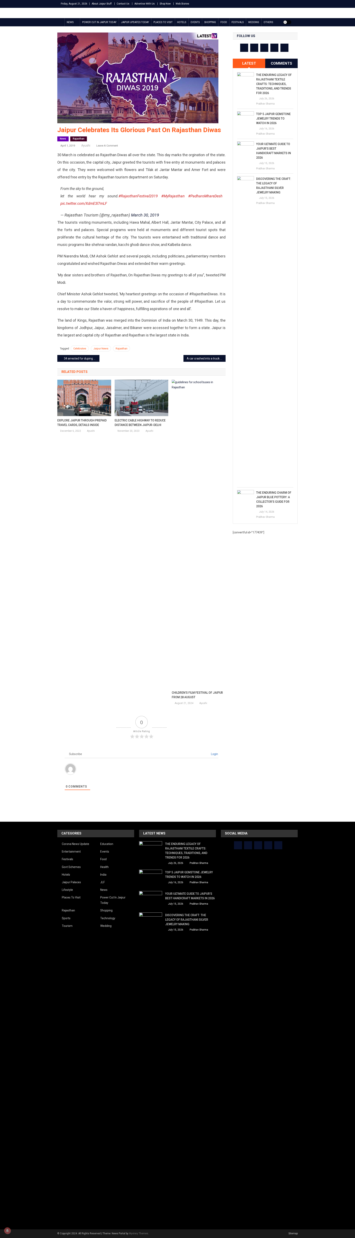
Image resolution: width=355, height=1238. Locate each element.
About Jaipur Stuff (102, 3)
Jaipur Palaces (71, 882)
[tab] (249, 63)
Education (106, 844)
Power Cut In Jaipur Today (99, 22)
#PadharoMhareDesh (205, 196)
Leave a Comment (107, 145)
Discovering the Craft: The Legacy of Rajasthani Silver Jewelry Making (273, 185)
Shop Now (165, 3)
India (103, 874)
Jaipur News (100, 348)
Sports (66, 918)
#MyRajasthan (173, 196)
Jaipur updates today (135, 22)
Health (104, 867)
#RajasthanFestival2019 (138, 196)
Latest (249, 63)
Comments (281, 63)
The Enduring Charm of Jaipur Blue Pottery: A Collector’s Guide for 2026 (273, 499)
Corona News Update (75, 844)
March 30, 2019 (145, 215)
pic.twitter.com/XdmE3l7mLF (83, 203)
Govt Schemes (71, 867)
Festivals (238, 22)
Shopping (210, 22)
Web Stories (182, 3)
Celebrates (79, 348)
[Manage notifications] (7, 1230)
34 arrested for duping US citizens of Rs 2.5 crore (81, 358)
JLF (102, 882)
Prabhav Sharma (265, 103)
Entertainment (71, 851)
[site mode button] (287, 22)
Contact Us (123, 3)
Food (223, 22)
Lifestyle (67, 889)
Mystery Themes (138, 1233)
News (70, 22)
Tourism (67, 925)
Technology (107, 918)
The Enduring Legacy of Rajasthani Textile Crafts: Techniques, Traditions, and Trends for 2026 (274, 84)
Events (195, 22)
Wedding (253, 22)
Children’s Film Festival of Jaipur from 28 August (197, 695)
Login (214, 754)
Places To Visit (163, 22)
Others (268, 22)
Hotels (181, 22)
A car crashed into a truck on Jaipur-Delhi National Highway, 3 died (206, 358)
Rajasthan (78, 138)
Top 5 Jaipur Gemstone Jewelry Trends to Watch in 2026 (273, 118)
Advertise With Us (144, 3)
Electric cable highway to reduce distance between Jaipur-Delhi (140, 423)
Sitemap (293, 1233)
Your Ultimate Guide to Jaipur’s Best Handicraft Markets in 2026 (273, 150)
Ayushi (85, 145)
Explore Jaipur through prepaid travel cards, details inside (82, 423)
